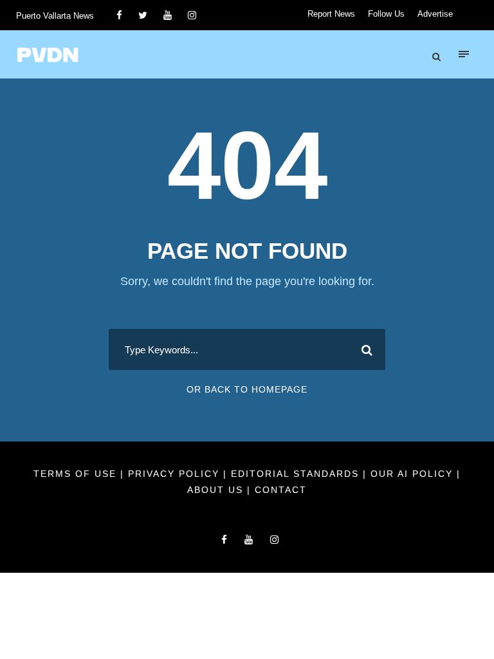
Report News (331, 14)
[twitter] (142, 15)
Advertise (435, 14)
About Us (217, 490)
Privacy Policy (175, 474)
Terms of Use (76, 474)
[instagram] (192, 15)
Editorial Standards (297, 474)
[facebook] (119, 15)
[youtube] (167, 15)
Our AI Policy (411, 474)
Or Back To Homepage (247, 389)
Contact (281, 490)
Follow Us (386, 14)
